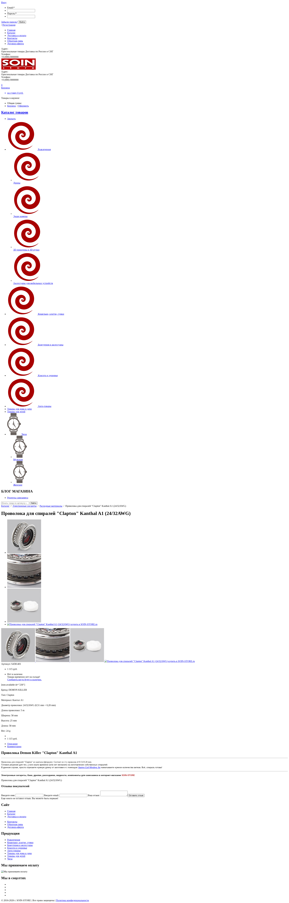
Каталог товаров (14, 112)
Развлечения (44, 149)
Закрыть (11, 118)
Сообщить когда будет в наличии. (24, 679)
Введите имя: (8, 795)
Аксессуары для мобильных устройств (33, 283)
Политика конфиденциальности (72, 900)
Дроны (16, 183)
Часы (24, 434)
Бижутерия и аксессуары (50, 344)
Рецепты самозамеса (17, 497)
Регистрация (8, 25)
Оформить (23, 106)
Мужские (18, 459)
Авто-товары (44, 406)
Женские (17, 485)
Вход (3, 2)
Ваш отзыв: (94, 795)
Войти (22, 22)
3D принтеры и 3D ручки (26, 250)
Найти (33, 503)
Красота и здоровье (48, 375)
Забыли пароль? (9, 22)
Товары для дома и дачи (19, 409)
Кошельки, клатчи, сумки (51, 314)
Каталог (5, 506)
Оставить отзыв (136, 795)
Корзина (11, 106)
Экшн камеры (20, 216)
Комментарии (14, 746)
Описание (12, 744)
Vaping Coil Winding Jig (89, 767)
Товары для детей (16, 411)
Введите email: (51, 795)
